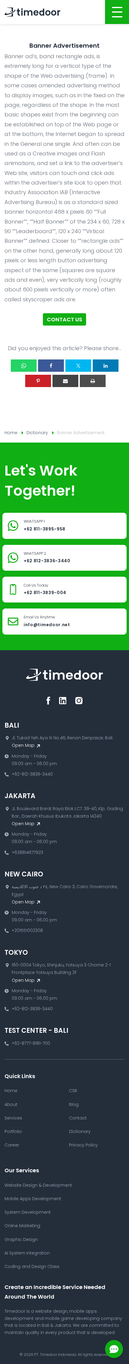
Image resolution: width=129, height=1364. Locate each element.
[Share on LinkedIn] (105, 365)
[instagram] (78, 700)
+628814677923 (27, 852)
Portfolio (13, 1131)
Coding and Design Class (31, 1266)
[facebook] (48, 701)
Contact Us (64, 319)
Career (11, 1145)
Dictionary (37, 433)
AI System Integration (27, 1253)
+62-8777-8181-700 (31, 1043)
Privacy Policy (83, 1145)
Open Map (24, 745)
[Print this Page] (93, 381)
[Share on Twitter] (78, 365)
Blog (74, 1104)
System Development (27, 1212)
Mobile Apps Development (32, 1199)
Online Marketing (22, 1226)
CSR (73, 1091)
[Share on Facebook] (51, 365)
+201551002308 (27, 930)
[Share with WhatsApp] (24, 365)
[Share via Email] (65, 381)
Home (10, 433)
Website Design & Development (38, 1185)
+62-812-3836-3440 (32, 774)
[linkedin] (62, 700)
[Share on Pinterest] (38, 381)
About (10, 1104)
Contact (78, 1118)
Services (13, 1118)
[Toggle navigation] (117, 12)
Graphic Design (21, 1239)
